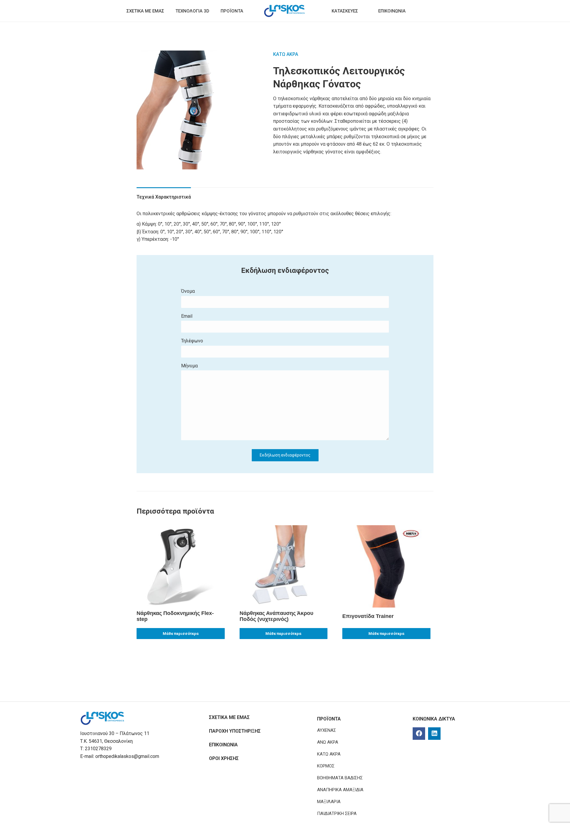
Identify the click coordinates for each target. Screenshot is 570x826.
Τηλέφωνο (192, 341)
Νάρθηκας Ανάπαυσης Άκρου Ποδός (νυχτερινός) (276, 616)
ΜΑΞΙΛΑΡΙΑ (329, 801)
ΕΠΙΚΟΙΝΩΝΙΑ (223, 745)
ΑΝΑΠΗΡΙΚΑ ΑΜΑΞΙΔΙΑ (340, 789)
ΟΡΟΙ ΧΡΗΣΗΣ (224, 758)
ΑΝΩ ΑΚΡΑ (327, 742)
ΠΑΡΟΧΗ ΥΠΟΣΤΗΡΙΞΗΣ (235, 731)
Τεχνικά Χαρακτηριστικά (164, 197)
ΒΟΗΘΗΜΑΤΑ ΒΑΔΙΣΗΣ (340, 778)
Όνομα (188, 291)
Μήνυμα (189, 366)
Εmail (186, 316)
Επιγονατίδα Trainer (368, 616)
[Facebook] (419, 733)
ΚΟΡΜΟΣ (326, 766)
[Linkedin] (434, 733)
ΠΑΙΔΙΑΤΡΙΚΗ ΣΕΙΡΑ (337, 813)
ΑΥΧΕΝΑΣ (326, 730)
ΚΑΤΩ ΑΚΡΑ (285, 54)
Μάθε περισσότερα (181, 633)
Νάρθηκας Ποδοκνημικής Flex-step (175, 616)
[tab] (164, 194)
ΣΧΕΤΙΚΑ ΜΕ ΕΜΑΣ (229, 717)
